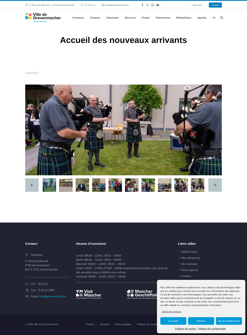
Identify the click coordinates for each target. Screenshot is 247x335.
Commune (78, 17)
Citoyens (95, 17)
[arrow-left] (32, 185)
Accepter (173, 321)
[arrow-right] (215, 185)
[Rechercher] (221, 18)
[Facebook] (142, 5)
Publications (163, 17)
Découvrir (130, 17)
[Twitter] (147, 5)
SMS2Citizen (189, 251)
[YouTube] (157, 5)
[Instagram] (152, 5)
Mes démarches (190, 258)
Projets (146, 17)
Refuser (201, 321)
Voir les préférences (229, 321)
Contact (215, 5)
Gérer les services (171, 311)
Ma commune (189, 264)
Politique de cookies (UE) (150, 324)
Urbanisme (112, 17)
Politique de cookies (185, 328)
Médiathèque (183, 17)
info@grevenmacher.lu (117, 5)
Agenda (201, 17)
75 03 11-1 (90, 5)
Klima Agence (189, 270)
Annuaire (197, 5)
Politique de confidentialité (212, 328)
